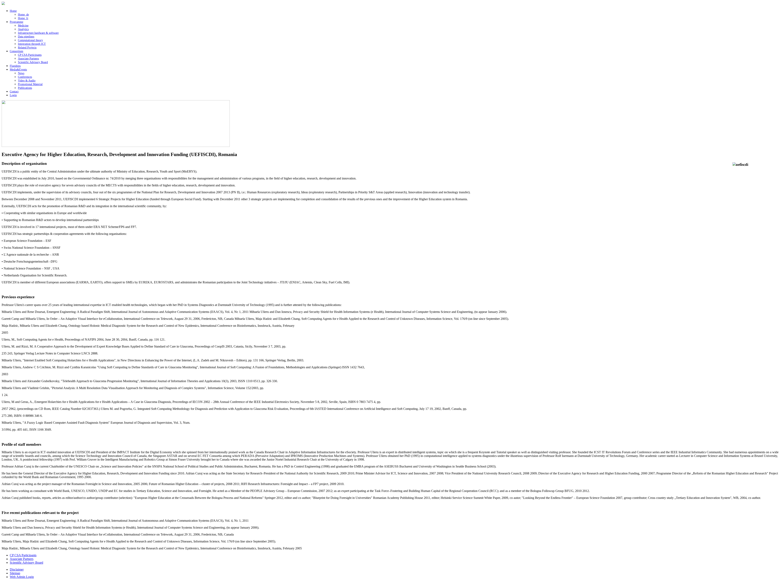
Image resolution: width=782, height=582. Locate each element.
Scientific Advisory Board (33, 62)
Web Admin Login (22, 577)
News (21, 73)
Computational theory (30, 40)
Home (13, 10)
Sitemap (15, 573)
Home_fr (23, 18)
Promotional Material (30, 84)
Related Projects (27, 47)
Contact (14, 91)
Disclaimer (17, 569)
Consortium (16, 51)
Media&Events (18, 69)
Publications (25, 87)
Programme (16, 21)
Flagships (15, 65)
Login (13, 95)
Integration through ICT (32, 43)
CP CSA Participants (30, 54)
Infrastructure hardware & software (38, 32)
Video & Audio (26, 80)
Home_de (23, 14)
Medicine (23, 25)
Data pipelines (26, 36)
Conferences (25, 76)
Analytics (23, 29)
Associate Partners (28, 58)
